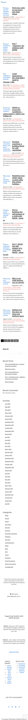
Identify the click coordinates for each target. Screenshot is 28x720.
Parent (7, 555)
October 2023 (8, 428)
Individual (7, 537)
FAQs (9, 672)
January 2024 (8, 419)
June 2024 (7, 404)
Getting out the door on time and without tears (18, 313)
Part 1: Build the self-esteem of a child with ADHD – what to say (13, 249)
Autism (14, 19)
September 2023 (9, 431)
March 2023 (8, 449)
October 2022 (8, 464)
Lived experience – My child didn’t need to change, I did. (14, 77)
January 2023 (8, 455)
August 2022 (8, 470)
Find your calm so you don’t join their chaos (18, 11)
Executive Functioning (11, 534)
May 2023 (7, 443)
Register (9, 683)
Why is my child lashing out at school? (18, 280)
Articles (9, 19)
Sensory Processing (14, 88)
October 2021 (8, 498)
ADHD (5, 19)
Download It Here (14, 652)
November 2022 (9, 461)
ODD (17, 19)
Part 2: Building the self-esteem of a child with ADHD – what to (13, 215)
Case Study (8, 524)
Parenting (5, 20)
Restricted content (10, 369)
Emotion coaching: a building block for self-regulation (18, 146)
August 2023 (8, 434)
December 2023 (9, 422)
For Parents (22, 665)
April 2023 (7, 446)
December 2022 (9, 458)
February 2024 (9, 416)
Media (6, 546)
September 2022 (9, 467)
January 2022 (8, 492)
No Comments (19, 17)
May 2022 (7, 479)
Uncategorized (16, 156)
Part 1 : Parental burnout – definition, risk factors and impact (15, 378)
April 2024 (7, 410)
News (6, 549)
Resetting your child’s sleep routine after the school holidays (18, 179)
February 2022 (9, 489)
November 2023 (9, 425)
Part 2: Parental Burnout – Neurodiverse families (12, 373)
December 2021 (9, 495)
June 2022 (7, 476)
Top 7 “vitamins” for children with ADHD (18, 46)
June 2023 (7, 440)
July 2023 (7, 437)
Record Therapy (9, 382)
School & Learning (10, 561)
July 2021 (7, 504)
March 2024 (8, 413)
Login (9, 681)
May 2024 (7, 407)
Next (16, 340)
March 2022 (8, 485)
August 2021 (8, 501)
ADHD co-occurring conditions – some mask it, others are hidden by (13, 111)
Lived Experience (16, 87)
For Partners (21, 663)
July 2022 (7, 473)
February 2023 (9, 452)
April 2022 (7, 482)
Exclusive (7, 530)
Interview (7, 540)
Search (6, 349)
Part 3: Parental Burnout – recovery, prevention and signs (14, 365)
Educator (7, 527)
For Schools (22, 667)
